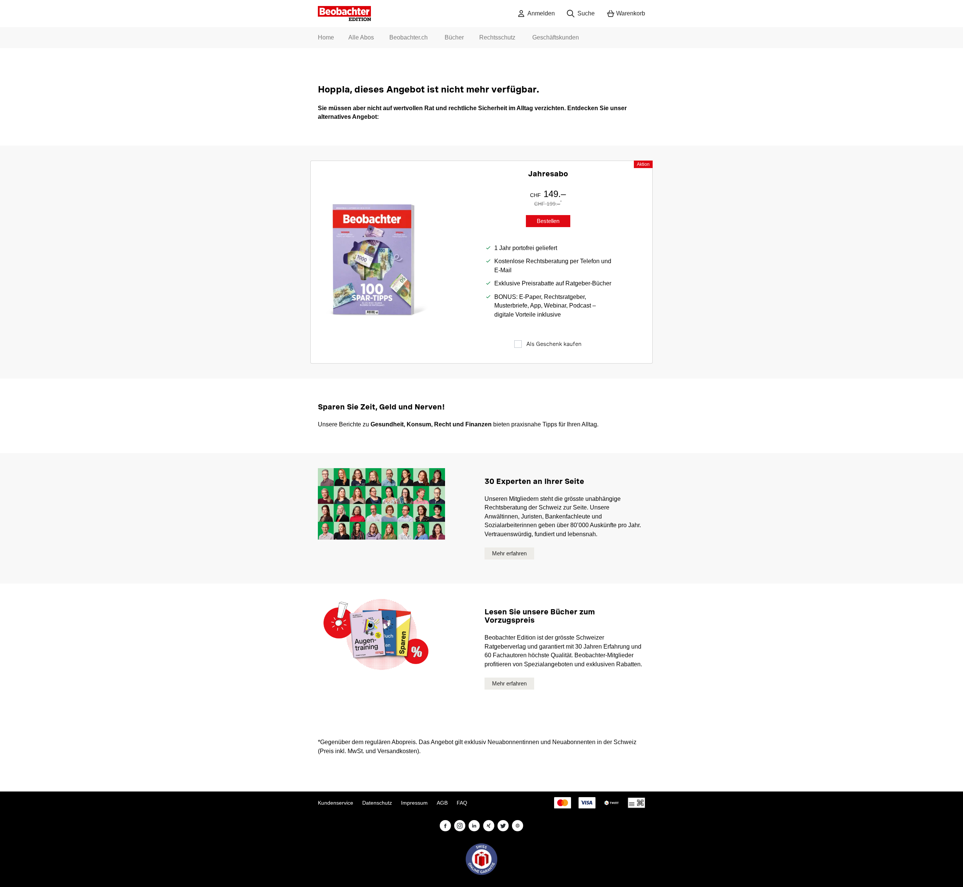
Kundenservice (335, 803)
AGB (442, 803)
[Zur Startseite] (344, 13)
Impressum (414, 803)
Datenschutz (377, 803)
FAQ (462, 803)
